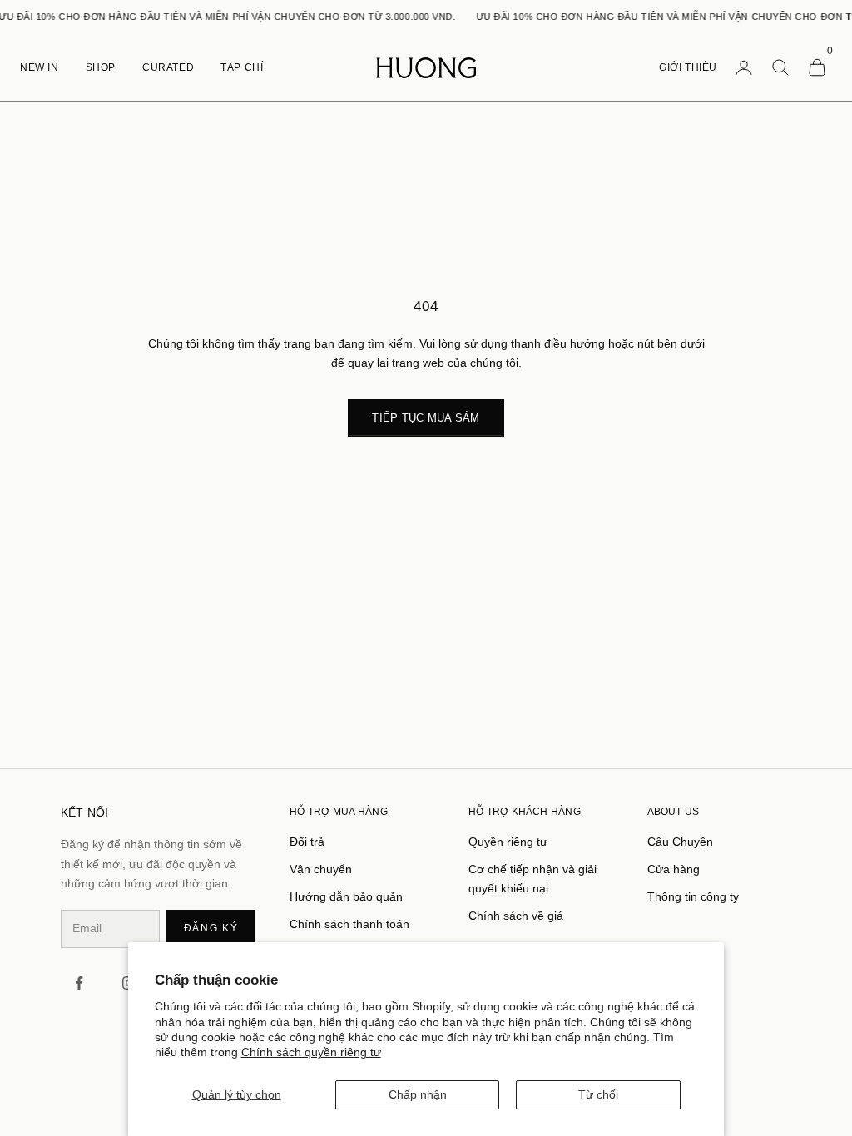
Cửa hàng (673, 869)
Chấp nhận (418, 1094)
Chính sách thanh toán (349, 924)
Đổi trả (307, 841)
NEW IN (39, 67)
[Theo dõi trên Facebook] (79, 983)
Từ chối (598, 1094)
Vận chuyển (321, 869)
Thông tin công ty (693, 896)
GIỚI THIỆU (688, 67)
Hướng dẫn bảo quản (346, 896)
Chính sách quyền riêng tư (311, 1052)
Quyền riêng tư (507, 841)
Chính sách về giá (515, 915)
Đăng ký (211, 928)
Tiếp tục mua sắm (425, 418)
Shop (101, 67)
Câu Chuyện (680, 841)
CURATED (168, 67)
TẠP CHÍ (241, 67)
